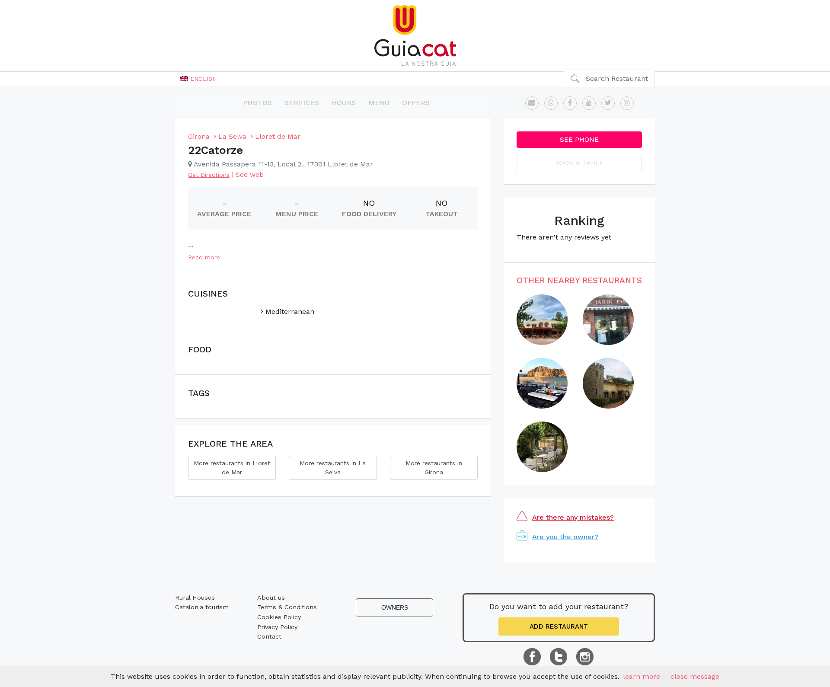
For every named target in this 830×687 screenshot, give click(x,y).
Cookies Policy (279, 617)
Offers (416, 103)
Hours (344, 103)
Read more (204, 257)
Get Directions (209, 174)
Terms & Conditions (287, 607)
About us (271, 597)
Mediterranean (288, 311)
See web (250, 174)
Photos (257, 103)
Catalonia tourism (202, 607)
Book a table (579, 163)
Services (301, 103)
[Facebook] (570, 103)
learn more (641, 676)
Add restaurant (559, 626)
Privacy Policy (277, 626)
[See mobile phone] (551, 103)
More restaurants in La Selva (333, 468)
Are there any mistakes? (573, 517)
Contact (269, 636)
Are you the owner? (565, 537)
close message (694, 676)
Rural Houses (195, 597)
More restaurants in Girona (433, 468)
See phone (579, 139)
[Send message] (532, 103)
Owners (394, 607)
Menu (378, 103)
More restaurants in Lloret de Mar (232, 468)
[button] (198, 78)
